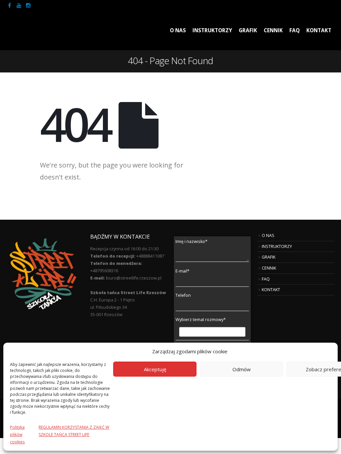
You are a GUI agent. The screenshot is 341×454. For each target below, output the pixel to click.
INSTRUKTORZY (212, 30)
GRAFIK (248, 30)
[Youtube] (19, 5)
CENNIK (273, 30)
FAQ (294, 30)
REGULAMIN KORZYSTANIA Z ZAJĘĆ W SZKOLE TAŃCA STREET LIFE (74, 430)
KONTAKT (318, 30)
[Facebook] (9, 5)
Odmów (241, 369)
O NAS (178, 30)
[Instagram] (28, 5)
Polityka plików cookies (17, 434)
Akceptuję (155, 369)
